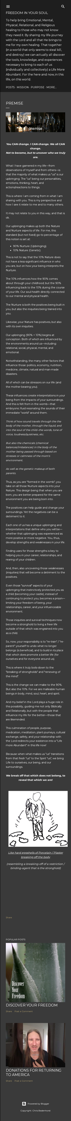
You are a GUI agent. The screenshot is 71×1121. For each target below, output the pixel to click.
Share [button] (9, 917)
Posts (10, 87)
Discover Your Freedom (32, 1005)
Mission (23, 87)
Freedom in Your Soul (27, 13)
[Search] (63, 5)
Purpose (37, 87)
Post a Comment (24, 1011)
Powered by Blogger (38, 1103)
